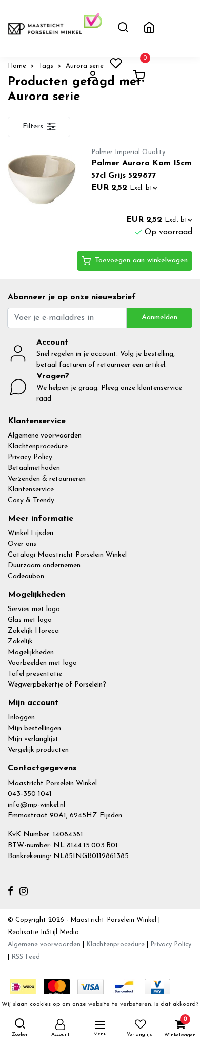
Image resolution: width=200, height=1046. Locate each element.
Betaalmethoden (34, 468)
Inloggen (21, 717)
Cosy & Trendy (31, 500)
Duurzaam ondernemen (44, 565)
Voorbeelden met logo (42, 663)
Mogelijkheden (31, 652)
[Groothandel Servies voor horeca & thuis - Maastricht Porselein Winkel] (46, 28)
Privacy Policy (30, 457)
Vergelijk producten (38, 750)
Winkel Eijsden (30, 533)
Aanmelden (159, 317)
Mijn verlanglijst (33, 739)
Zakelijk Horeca (33, 631)
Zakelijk (20, 641)
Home (17, 66)
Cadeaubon (26, 576)
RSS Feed (25, 957)
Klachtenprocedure (38, 446)
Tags (45, 66)
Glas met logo (30, 620)
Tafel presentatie (35, 674)
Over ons (22, 544)
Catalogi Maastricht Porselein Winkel (67, 555)
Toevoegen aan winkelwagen (141, 260)
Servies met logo (34, 609)
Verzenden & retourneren (47, 479)
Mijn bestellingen (34, 728)
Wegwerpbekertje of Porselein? (57, 685)
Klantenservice (31, 489)
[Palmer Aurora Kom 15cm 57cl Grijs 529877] (42, 179)
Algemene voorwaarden (45, 436)
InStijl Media (58, 932)
